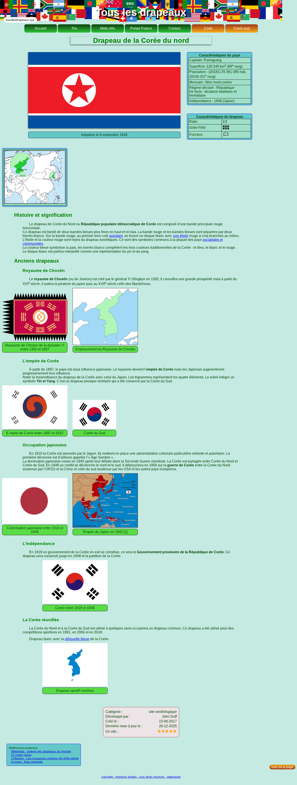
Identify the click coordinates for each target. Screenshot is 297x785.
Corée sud (242, 28)
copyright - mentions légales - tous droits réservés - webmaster (141, 776)
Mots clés (107, 28)
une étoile (180, 236)
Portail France (141, 28)
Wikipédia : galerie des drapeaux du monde (41, 751)
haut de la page (282, 767)
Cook (208, 28)
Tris (74, 28)
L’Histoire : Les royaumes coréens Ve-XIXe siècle (44, 758)
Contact (174, 28)
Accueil (40, 28)
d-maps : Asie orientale (27, 761)
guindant (116, 236)
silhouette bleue (77, 639)
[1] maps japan (21, 755)
